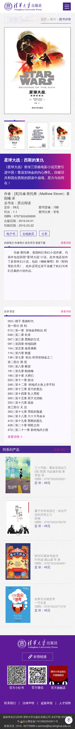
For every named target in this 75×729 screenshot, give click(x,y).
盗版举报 (46, 703)
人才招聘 (65, 703)
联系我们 (10, 703)
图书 (53, 19)
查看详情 (66, 242)
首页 (44, 19)
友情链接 (40, 656)
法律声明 (28, 703)
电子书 (10, 234)
